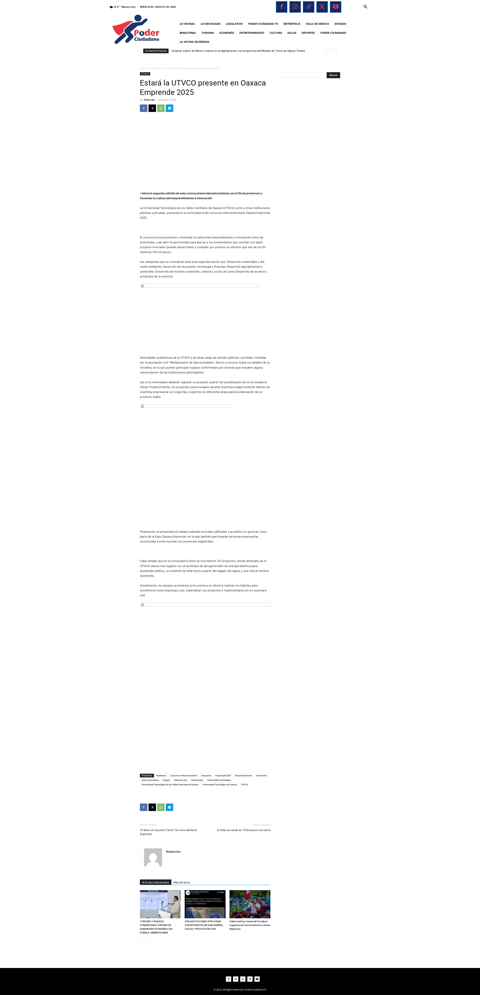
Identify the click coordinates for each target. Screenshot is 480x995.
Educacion (206, 775)
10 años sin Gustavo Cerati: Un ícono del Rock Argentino (168, 832)
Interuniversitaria (150, 780)
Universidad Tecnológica (219, 780)
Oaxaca (166, 780)
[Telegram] (169, 108)
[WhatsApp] (161, 108)
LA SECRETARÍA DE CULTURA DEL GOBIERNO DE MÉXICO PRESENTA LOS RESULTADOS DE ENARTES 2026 (238, 51)
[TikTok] (308, 7)
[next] (334, 51)
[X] (322, 7)
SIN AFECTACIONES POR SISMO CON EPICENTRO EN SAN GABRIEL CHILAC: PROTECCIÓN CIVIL (204, 925)
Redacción (149, 99)
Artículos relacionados (155, 882)
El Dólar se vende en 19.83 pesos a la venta (243, 830)
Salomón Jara (180, 780)
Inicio (142, 68)
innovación (261, 775)
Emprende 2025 (223, 775)
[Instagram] (295, 7)
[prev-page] (142, 940)
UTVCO (244, 784)
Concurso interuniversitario (183, 775)
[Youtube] (335, 7)
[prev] (328, 51)
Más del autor (182, 882)
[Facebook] (281, 7)
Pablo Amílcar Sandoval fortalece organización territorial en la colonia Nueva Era (250, 925)
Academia (161, 775)
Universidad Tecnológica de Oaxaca (219, 784)
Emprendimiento (243, 775)
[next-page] (148, 940)
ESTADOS (154, 68)
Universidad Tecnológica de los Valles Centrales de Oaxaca (170, 784)
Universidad (197, 780)
